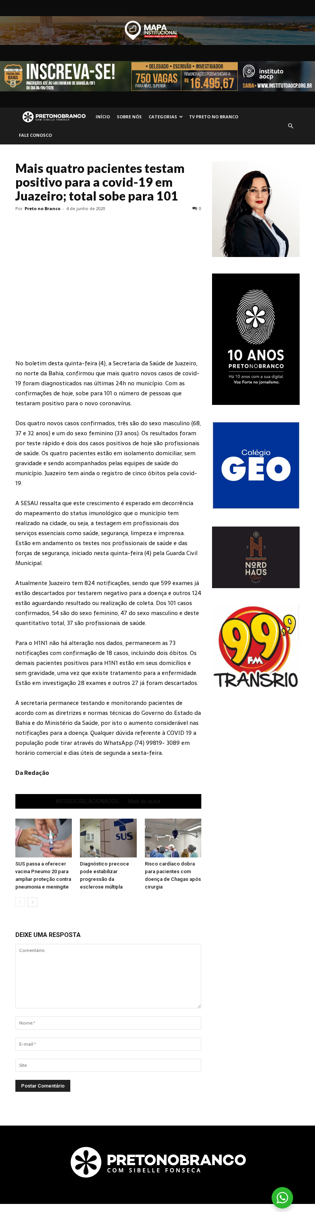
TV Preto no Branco (213, 116)
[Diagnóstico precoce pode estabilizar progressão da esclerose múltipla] (108, 838)
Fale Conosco (35, 135)
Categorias (163, 116)
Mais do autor (144, 801)
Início (103, 116)
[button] (290, 126)
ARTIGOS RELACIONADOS (87, 801)
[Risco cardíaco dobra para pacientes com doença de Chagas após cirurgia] (173, 838)
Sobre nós (129, 116)
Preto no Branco (42, 208)
